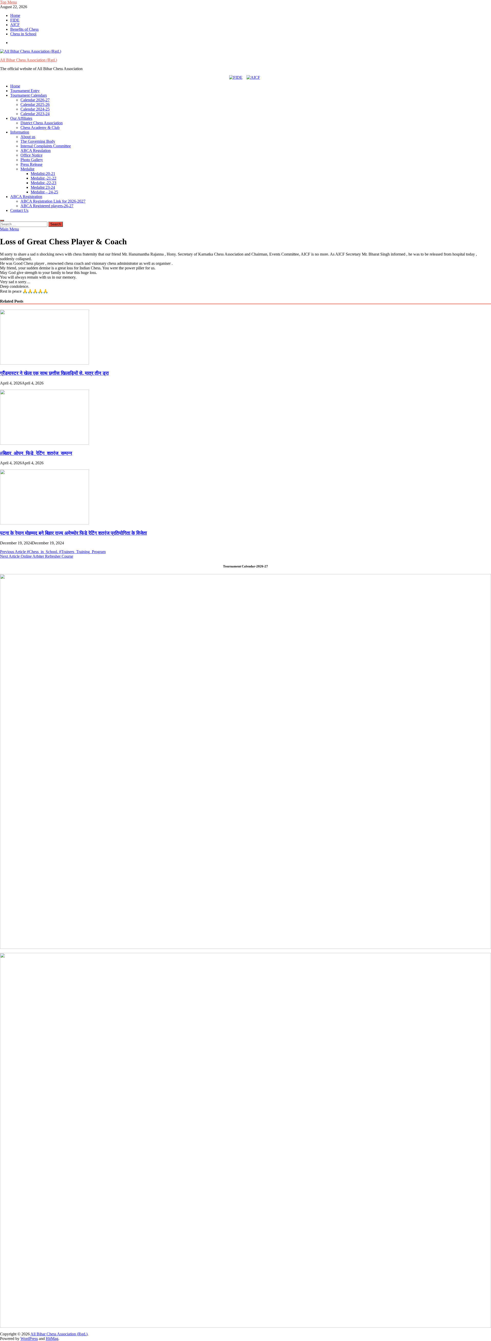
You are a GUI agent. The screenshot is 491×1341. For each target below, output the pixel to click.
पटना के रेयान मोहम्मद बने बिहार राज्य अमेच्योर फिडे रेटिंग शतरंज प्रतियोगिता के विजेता (73, 533)
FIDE (14, 20)
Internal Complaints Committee (45, 146)
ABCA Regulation (35, 150)
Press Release (31, 164)
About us (27, 137)
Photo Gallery (31, 160)
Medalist (27, 169)
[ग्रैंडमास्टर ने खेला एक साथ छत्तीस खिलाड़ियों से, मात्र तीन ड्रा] (44, 363)
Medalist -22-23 (43, 183)
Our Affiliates (21, 118)
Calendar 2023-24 (35, 114)
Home (15, 15)
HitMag (52, 1338)
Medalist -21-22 (43, 178)
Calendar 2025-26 (35, 104)
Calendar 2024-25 (35, 109)
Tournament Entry (25, 91)
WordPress (29, 1338)
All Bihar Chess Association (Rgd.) (28, 60)
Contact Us (19, 210)
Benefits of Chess (24, 29)
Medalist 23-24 (43, 187)
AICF (15, 25)
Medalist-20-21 (43, 173)
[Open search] (2, 220)
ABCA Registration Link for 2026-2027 (52, 201)
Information (19, 132)
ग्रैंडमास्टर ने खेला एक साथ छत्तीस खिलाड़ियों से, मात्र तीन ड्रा (54, 373)
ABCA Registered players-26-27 (46, 206)
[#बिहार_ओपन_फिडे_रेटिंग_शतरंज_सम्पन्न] (44, 443)
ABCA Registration (26, 196)
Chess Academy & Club (40, 127)
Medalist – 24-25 (44, 192)
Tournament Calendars (28, 95)
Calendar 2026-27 (35, 100)
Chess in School (23, 34)
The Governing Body (37, 141)
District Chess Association (41, 123)
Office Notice (31, 155)
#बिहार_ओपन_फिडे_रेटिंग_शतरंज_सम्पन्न (36, 453)
